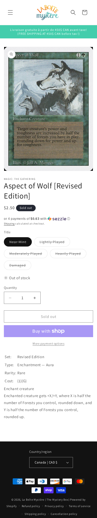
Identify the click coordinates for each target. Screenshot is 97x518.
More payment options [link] (48, 343)
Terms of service (80, 506)
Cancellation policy (64, 514)
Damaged (20, 266)
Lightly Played (55, 243)
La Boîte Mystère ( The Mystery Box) (46, 499)
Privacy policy (54, 506)
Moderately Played (28, 254)
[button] (10, 12)
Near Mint (20, 243)
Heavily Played (70, 254)
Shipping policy (35, 514)
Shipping (9, 223)
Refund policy (31, 506)
